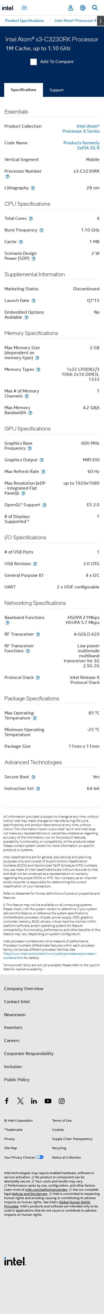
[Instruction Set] (38, 788)
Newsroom (15, 1015)
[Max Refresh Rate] (43, 471)
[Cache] (21, 241)
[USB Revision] (35, 563)
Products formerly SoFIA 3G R (82, 145)
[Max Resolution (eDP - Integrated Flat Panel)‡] (23, 493)
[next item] (100, 21)
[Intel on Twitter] (20, 1102)
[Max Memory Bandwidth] (30, 412)
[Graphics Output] (42, 459)
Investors (13, 1027)
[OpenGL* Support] (44, 504)
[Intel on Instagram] (61, 1102)
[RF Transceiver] (38, 634)
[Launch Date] (34, 300)
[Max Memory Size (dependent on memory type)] (37, 357)
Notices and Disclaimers (29, 1194)
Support (57, 89)
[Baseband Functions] (7, 622)
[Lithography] (33, 187)
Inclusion (13, 1066)
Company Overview (23, 988)
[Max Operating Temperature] (35, 718)
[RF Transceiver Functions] (28, 650)
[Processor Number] (7, 176)
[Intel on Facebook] (6, 1102)
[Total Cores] (31, 218)
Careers (11, 1040)
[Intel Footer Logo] (15, 1261)
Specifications (23, 89)
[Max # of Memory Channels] (27, 396)
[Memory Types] (38, 369)
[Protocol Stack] (38, 677)
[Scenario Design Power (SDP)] (34, 258)
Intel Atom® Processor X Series (81, 129)
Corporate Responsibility (29, 1053)
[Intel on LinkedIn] (34, 1102)
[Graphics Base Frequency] (30, 448)
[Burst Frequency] (41, 230)
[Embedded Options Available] (26, 317)
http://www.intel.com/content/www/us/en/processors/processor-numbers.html (50, 955)
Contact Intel (17, 1002)
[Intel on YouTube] (48, 1102)
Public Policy (16, 1080)
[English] (82, 8)
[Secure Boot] (33, 776)
